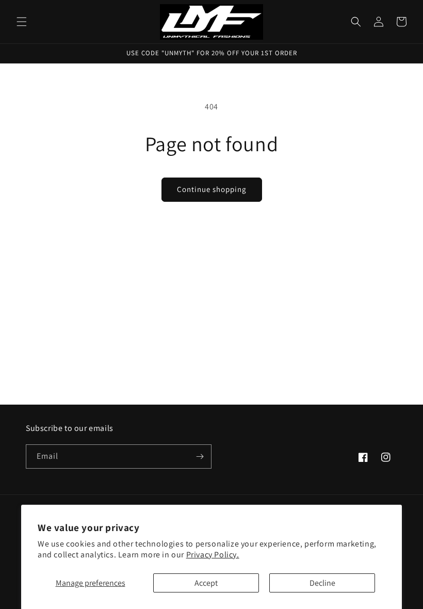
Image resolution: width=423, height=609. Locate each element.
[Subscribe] (199, 456)
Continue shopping (212, 189)
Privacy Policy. (212, 554)
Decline (322, 583)
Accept (206, 583)
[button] (21, 21)
